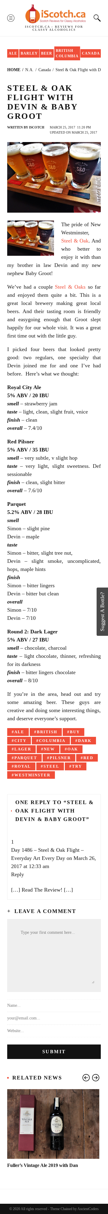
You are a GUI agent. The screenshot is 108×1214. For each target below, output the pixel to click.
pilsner (60, 758)
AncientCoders (88, 1209)
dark (85, 740)
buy (75, 732)
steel (51, 766)
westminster (32, 775)
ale (19, 732)
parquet (25, 758)
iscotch (36, 127)
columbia (52, 740)
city (20, 740)
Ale (13, 53)
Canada (91, 53)
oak (73, 749)
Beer (46, 53)
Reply (17, 874)
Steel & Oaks (70, 287)
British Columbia (67, 53)
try (77, 766)
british (47, 732)
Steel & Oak (74, 241)
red (88, 758)
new (49, 749)
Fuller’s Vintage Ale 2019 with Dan (42, 1165)
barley (29, 53)
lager (22, 749)
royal (22, 766)
